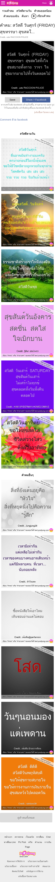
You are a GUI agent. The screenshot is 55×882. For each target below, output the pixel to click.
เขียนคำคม (41, 16)
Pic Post (22, 842)
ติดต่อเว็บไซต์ (17, 871)
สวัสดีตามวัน (24, 10)
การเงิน (48, 842)
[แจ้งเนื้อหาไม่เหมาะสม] (44, 112)
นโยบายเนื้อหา (11, 866)
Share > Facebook (36, 99)
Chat (48, 837)
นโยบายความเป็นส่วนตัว (38, 861)
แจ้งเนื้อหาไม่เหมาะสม (27, 876)
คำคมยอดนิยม (43, 10)
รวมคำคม (8, 10)
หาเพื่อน (40, 837)
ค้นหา (25, 16)
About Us (46, 866)
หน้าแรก (8, 837)
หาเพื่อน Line (10, 842)
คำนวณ (38, 842)
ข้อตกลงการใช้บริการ (16, 861)
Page (27, 847)
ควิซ (30, 842)
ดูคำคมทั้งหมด (26, 817)
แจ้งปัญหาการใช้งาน (34, 871)
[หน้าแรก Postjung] (12, 3)
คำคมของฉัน (11, 16)
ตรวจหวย (19, 837)
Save (12, 99)
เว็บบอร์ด (30, 837)
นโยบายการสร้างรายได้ (29, 866)
